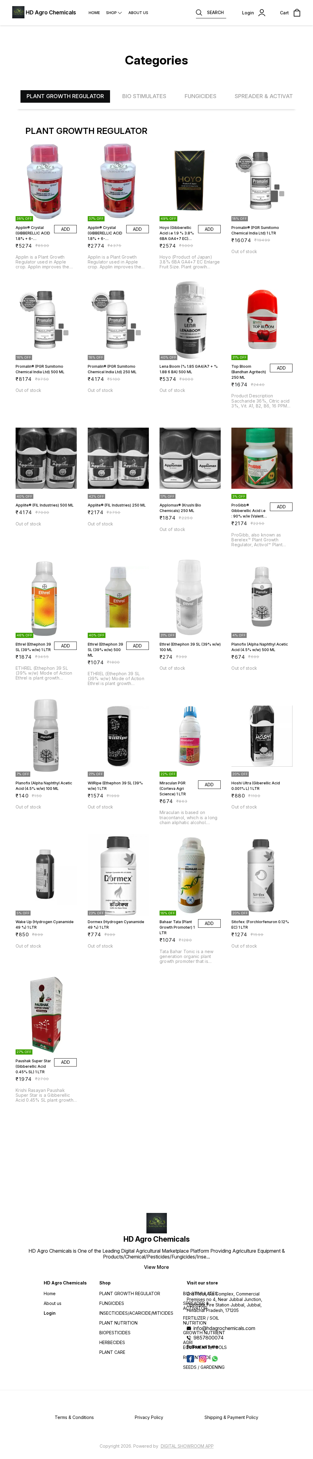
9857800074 (208, 1337)
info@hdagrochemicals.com (224, 1328)
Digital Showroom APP (187, 1446)
